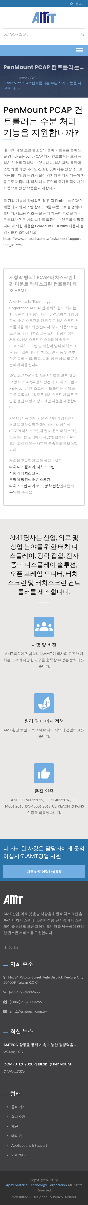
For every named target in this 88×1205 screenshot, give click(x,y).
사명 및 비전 (44, 645)
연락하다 (18, 1155)
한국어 (80, 4)
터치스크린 (46, 467)
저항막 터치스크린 (24, 473)
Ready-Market (64, 1197)
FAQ (33, 77)
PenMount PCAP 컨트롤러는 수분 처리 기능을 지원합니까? (42, 85)
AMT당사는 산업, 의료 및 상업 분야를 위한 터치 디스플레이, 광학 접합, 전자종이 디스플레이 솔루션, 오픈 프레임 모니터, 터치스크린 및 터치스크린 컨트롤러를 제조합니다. (44, 564)
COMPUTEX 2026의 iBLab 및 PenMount (37, 1064)
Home (22, 77)
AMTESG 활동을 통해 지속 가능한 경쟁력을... (39, 1044)
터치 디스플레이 (22, 467)
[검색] (81, 34)
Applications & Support (29, 1145)
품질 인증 (44, 791)
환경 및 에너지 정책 (44, 721)
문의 (12, 492)
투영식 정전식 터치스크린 (29, 479)
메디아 (16, 1135)
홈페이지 (18, 1107)
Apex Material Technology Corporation (36, 1185)
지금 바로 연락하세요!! (44, 871)
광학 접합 (52, 485)
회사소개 (18, 1116)
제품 (15, 1126)
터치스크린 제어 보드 (26, 485)
